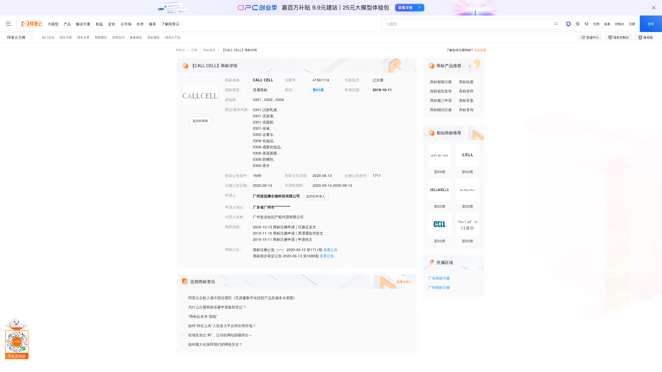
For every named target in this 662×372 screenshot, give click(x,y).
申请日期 (352, 89)
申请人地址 (234, 207)
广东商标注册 (439, 278)
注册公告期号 (355, 175)
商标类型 (232, 89)
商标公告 (232, 249)
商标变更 (466, 100)
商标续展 (466, 81)
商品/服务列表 (236, 109)
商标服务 (209, 50)
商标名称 (232, 79)
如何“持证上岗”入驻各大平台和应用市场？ (222, 325)
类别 (288, 89)
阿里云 (180, 50)
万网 (194, 50)
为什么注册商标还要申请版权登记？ (217, 306)
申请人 (230, 195)
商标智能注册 (441, 81)
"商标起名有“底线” (202, 316)
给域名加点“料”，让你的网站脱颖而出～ (220, 334)
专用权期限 (294, 185)
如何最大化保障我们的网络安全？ (215, 344)
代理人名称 (234, 216)
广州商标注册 (439, 288)
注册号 (290, 79)
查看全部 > (404, 281)
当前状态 (352, 79)
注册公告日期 (236, 185)
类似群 (230, 99)
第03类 (318, 89)
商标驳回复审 (441, 91)
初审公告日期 (295, 175)
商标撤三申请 (441, 100)
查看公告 (330, 249)
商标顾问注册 (441, 109)
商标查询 (466, 109)
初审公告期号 (236, 175)
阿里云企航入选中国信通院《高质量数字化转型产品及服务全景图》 (242, 297)
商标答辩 (466, 91)
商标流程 (232, 226)
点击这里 (480, 50)
